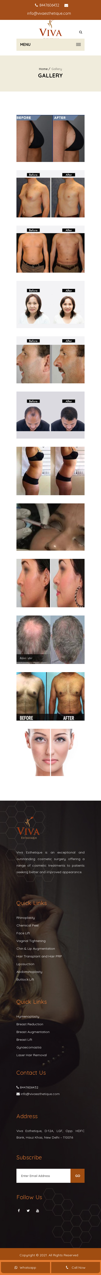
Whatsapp (28, 1267)
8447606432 (49, 5)
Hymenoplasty (27, 1016)
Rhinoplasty (25, 918)
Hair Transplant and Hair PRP (39, 956)
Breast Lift (24, 1039)
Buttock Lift (25, 979)
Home (43, 69)
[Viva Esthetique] (50, 29)
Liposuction (25, 964)
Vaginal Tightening (31, 941)
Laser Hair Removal (31, 1055)
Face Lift (23, 933)
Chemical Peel (27, 925)
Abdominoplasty (29, 972)
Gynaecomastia (28, 1047)
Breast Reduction (29, 1024)
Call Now (78, 1267)
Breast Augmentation (33, 1032)
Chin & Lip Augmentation (35, 948)
